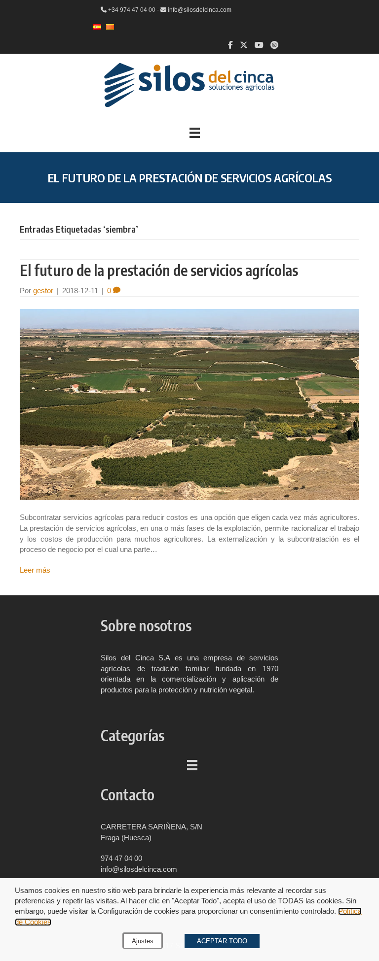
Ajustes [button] (142, 941)
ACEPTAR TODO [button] (222, 941)
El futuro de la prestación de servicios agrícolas (159, 270)
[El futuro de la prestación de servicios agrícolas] (189, 404)
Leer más (35, 570)
